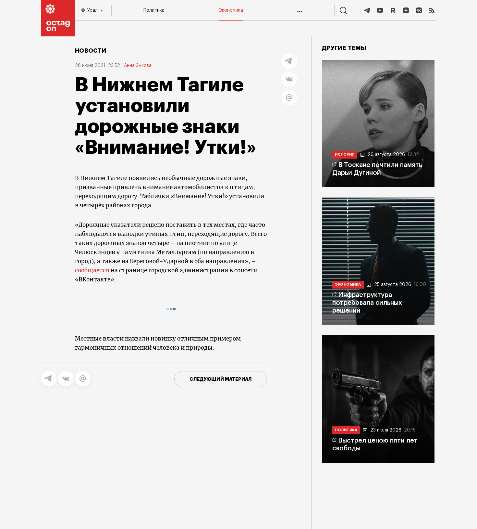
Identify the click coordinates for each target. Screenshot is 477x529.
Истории (345, 154)
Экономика (231, 10)
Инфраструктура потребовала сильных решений (367, 303)
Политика (154, 10)
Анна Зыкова (138, 65)
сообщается (92, 270)
